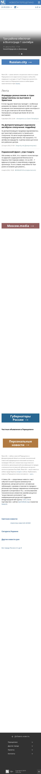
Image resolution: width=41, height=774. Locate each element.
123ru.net (25, 500)
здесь (31, 474)
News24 (4, 504)
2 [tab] (21, 54)
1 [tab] (19, 54)
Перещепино (13, 742)
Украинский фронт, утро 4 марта (18, 152)
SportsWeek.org (23, 502)
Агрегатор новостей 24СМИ (21, 523)
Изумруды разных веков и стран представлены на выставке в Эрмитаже (18, 97)
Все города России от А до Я (12, 548)
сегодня (18, 472)
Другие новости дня (10, 539)
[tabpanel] (20, 33)
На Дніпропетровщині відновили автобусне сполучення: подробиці (19, 126)
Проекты (11, 750)
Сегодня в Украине (10, 531)
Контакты (11, 754)
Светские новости (9, 519)
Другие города (13, 746)
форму (18, 83)
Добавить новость (22, 736)
